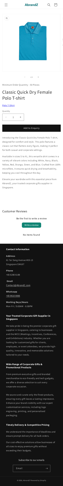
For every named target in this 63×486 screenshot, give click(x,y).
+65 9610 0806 (13, 295)
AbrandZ (26, 480)
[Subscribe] (46, 468)
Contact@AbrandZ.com (18, 285)
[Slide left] (24, 77)
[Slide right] (38, 77)
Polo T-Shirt (8, 105)
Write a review (31, 225)
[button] (6, 5)
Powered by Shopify (38, 480)
